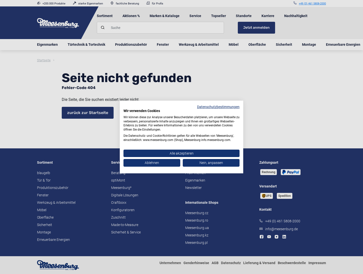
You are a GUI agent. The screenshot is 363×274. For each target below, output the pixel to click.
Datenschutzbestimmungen (218, 107)
